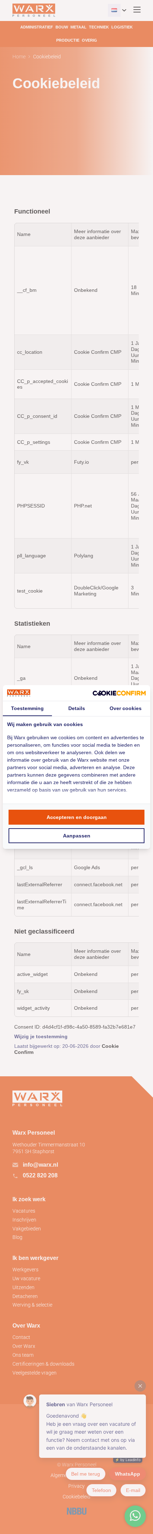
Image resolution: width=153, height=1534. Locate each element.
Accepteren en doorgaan (77, 817)
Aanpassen (76, 836)
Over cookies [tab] (126, 708)
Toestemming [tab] (27, 708)
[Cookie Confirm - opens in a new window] (119, 693)
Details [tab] (76, 708)
